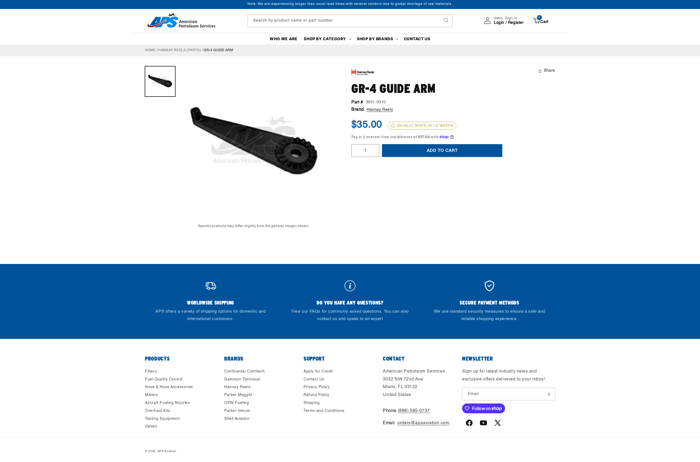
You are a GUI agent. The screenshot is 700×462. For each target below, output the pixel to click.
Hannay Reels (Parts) (179, 50)
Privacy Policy (316, 387)
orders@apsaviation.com (423, 423)
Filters (151, 371)
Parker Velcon (237, 411)
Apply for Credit (318, 371)
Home (150, 50)
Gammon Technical (242, 379)
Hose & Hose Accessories (169, 387)
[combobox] (350, 20)
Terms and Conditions (324, 411)
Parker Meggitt (238, 395)
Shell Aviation (236, 419)
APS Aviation (167, 451)
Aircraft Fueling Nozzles (167, 403)
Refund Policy (316, 395)
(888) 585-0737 (414, 411)
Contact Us (314, 379)
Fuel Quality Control (164, 379)
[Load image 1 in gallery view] (160, 81)
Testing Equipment (162, 419)
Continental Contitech (244, 371)
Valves (151, 427)
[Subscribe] (549, 394)
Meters (151, 395)
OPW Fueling (236, 403)
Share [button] (549, 70)
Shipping (312, 403)
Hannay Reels (380, 109)
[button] (327, 39)
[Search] (446, 20)
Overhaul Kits (157, 411)
